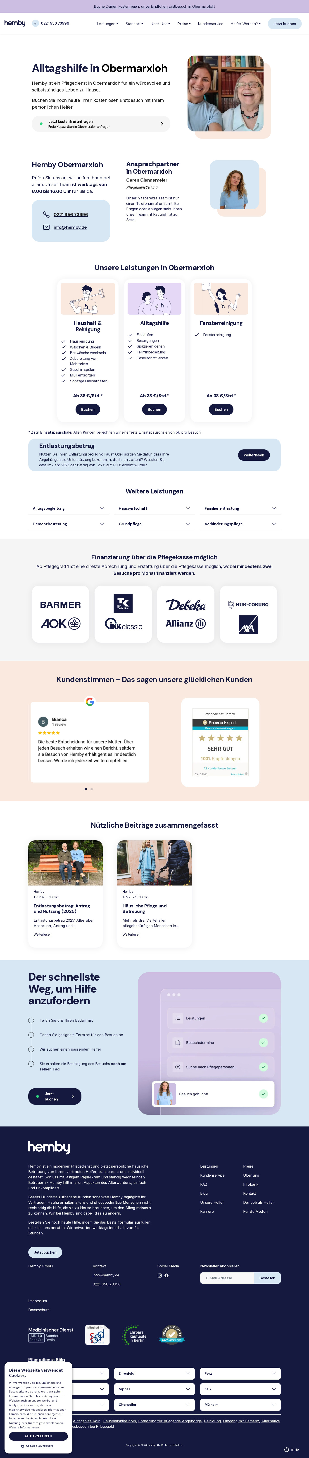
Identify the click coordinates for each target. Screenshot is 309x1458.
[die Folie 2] (91, 789)
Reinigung (212, 1421)
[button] (159, 1275)
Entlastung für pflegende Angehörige (170, 1421)
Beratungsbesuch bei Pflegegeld (86, 1426)
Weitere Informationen (24, 1427)
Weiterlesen (43, 934)
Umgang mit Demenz (241, 1421)
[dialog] (38, 1407)
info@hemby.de (70, 227)
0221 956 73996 (107, 1284)
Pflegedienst (42, 1359)
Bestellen (267, 1278)
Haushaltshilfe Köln (119, 1421)
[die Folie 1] (86, 789)
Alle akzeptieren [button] (38, 1436)
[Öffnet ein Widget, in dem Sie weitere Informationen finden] (291, 1450)
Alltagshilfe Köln (86, 1421)
